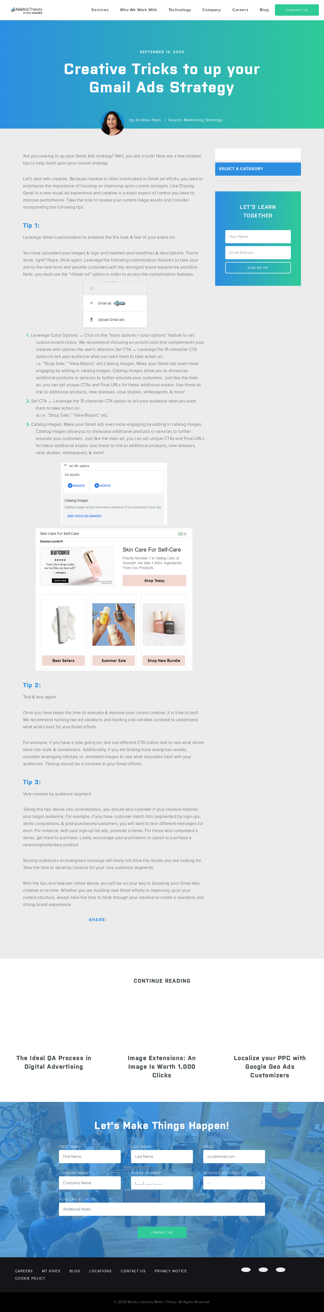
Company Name (74, 1173)
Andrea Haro (148, 120)
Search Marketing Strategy (195, 120)
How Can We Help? (77, 1199)
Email (209, 1147)
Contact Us (297, 10)
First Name (70, 1147)
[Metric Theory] (26, 10)
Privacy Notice (171, 1271)
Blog (264, 9)
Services (100, 9)
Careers (240, 9)
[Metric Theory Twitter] (263, 1269)
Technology (180, 9)
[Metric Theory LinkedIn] (280, 1269)
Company (211, 9)
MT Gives (51, 1271)
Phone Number (146, 1173)
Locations (100, 1271)
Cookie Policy (30, 1278)
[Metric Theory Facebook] (245, 1269)
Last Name (142, 1147)
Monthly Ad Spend (222, 1173)
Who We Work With (138, 9)
